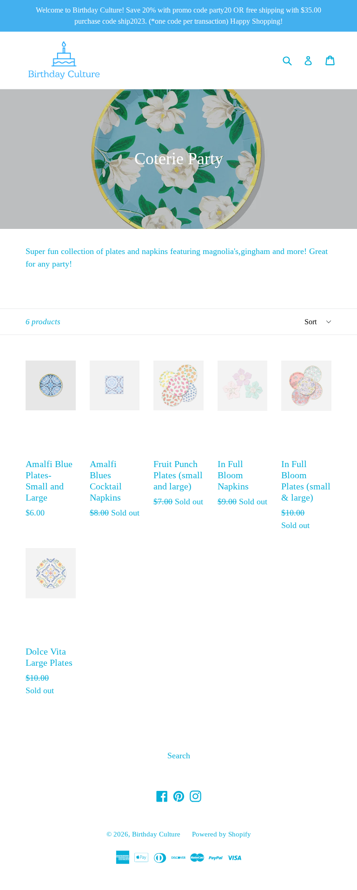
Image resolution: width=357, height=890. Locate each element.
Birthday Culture (156, 834)
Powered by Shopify (221, 834)
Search (178, 755)
